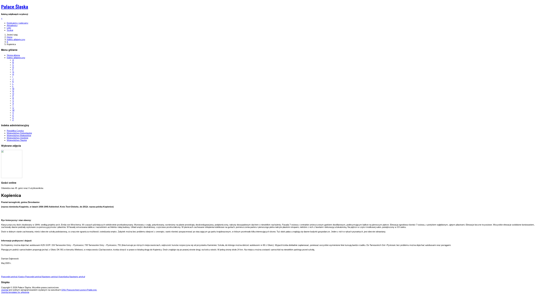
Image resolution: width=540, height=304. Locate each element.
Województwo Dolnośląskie (19, 133)
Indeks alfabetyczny (16, 57)
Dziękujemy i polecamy (17, 23)
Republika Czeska (15, 130)
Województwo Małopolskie (19, 135)
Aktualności (12, 25)
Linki (9, 28)
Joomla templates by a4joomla (15, 292)
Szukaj (10, 30)
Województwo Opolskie (17, 138)
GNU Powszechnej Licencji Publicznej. (79, 290)
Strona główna (13, 55)
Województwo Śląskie (17, 140)
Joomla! (4, 290)
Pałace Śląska (14, 7)
